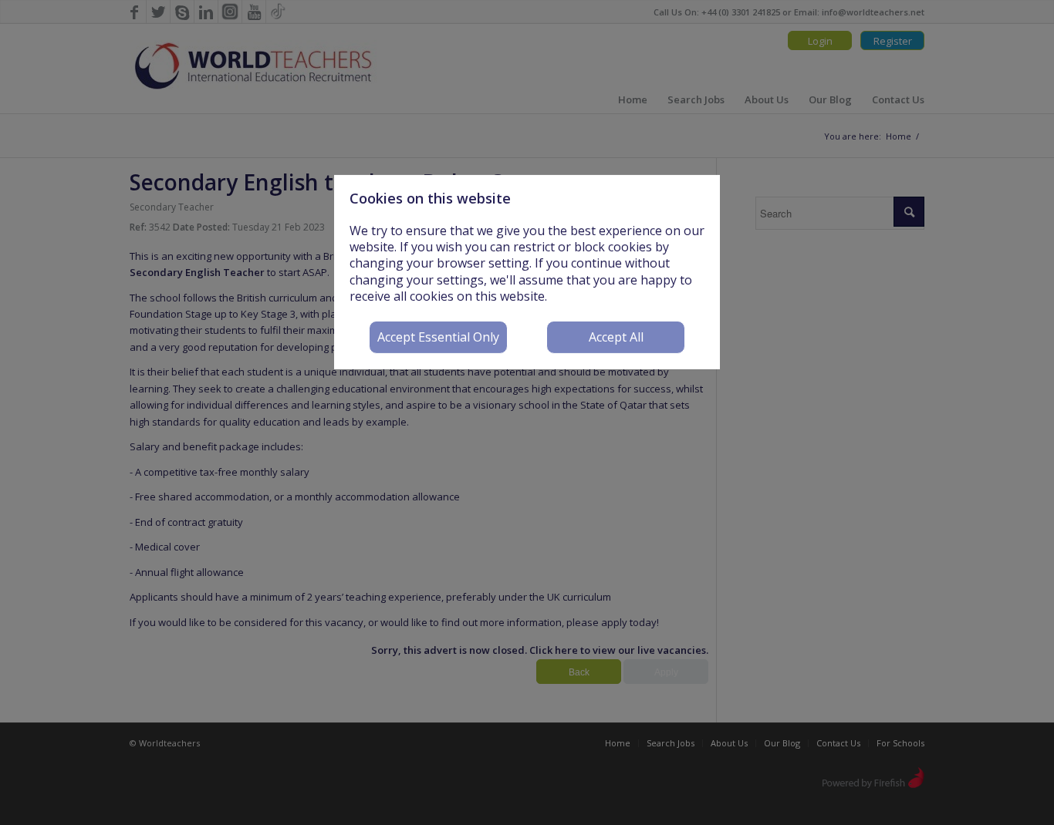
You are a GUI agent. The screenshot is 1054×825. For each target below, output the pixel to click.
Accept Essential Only (438, 336)
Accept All (616, 336)
